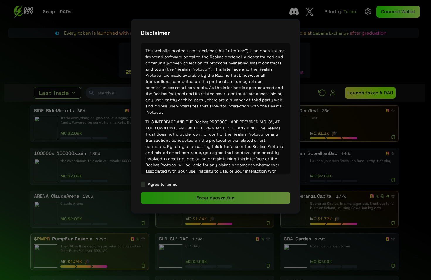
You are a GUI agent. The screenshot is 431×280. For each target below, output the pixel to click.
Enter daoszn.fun (215, 198)
